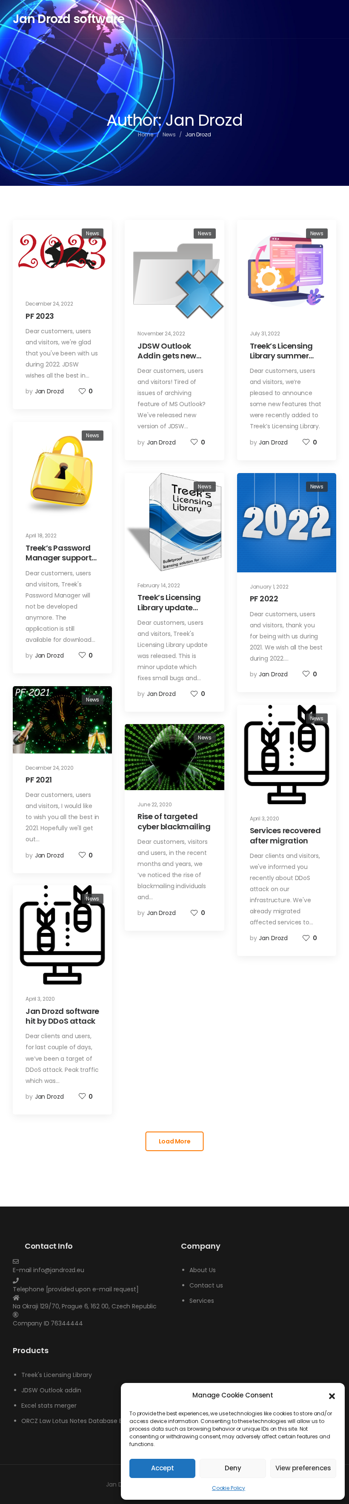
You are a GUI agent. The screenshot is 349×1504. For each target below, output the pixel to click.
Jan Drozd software (68, 19)
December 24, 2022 (49, 303)
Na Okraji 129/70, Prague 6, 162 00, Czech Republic (85, 1306)
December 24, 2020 (50, 767)
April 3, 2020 (264, 818)
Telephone (28, 1289)
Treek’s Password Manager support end (59, 558)
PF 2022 (264, 598)
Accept (162, 1468)
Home (145, 134)
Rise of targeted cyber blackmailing (173, 821)
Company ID (31, 1323)
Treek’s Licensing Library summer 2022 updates (281, 356)
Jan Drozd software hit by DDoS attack (62, 1016)
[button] (332, 1395)
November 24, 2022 (161, 333)
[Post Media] (62, 254)
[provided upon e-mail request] (92, 1289)
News (169, 134)
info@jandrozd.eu (58, 1270)
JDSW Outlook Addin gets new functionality (166, 356)
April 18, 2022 (41, 535)
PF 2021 (39, 779)
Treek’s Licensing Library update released (168, 607)
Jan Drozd (49, 391)
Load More (175, 1141)
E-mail (22, 1270)
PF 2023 (40, 316)
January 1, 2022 (269, 586)
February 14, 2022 (158, 585)
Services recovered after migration (285, 835)
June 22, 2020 (154, 804)
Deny (233, 1468)
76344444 (67, 1323)
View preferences (303, 1468)
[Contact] (90, 1261)
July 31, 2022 (265, 333)
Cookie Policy (228, 1488)
